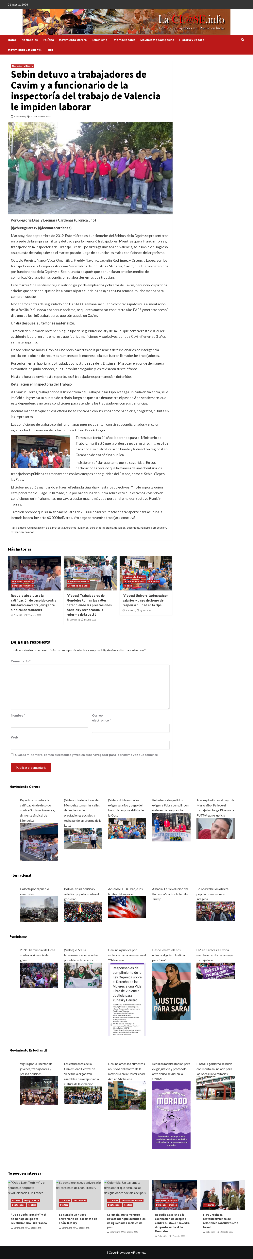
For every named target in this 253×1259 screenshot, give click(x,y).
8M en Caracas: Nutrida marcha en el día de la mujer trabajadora (214, 955)
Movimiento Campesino (157, 40)
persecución (158, 527)
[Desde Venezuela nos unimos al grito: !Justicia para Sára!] (171, 991)
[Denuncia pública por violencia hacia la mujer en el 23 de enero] (127, 999)
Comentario (21, 661)
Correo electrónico (101, 717)
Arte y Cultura (31, 1200)
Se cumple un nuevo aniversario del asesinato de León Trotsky (78, 1219)
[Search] (242, 39)
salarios (29, 532)
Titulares (65, 1200)
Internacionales (123, 40)
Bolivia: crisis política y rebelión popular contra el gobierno (81, 894)
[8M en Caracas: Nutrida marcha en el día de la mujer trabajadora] (215, 970)
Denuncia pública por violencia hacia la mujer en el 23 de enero (127, 955)
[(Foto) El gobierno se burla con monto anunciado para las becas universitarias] (215, 1088)
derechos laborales (101, 527)
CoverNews (117, 1252)
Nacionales (30, 40)
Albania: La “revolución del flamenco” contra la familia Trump (170, 894)
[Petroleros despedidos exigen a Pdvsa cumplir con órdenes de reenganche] (171, 826)
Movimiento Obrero (73, 40)
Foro (49, 50)
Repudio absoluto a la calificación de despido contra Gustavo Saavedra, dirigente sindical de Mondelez (34, 602)
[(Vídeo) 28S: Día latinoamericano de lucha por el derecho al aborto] (83, 975)
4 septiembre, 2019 (41, 116)
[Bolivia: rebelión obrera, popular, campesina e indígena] (215, 910)
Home (12, 40)
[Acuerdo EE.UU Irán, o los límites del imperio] (127, 907)
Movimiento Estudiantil (25, 50)
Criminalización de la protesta (45, 527)
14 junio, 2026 (90, 619)
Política (48, 40)
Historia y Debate (191, 40)
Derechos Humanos (76, 527)
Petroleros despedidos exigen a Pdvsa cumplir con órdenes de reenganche (170, 805)
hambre (145, 527)
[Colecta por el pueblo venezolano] (39, 909)
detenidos (133, 527)
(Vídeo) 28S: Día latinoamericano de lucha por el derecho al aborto (81, 955)
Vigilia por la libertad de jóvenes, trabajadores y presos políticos (36, 1069)
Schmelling (20, 116)
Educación (153, 581)
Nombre (18, 715)
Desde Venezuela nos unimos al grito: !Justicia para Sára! (168, 955)
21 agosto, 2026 (35, 1227)
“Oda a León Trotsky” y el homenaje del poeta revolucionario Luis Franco (29, 1219)
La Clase (16, 1200)
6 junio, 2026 (145, 610)
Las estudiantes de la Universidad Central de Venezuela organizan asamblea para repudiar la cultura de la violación (81, 1074)
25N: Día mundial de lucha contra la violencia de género (37, 955)
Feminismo (100, 40)
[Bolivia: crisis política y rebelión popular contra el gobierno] (83, 911)
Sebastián (18, 615)
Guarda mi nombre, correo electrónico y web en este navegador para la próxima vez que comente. (87, 754)
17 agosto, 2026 (34, 615)
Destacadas (18, 1204)
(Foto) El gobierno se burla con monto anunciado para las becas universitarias (214, 1069)
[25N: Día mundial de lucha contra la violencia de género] (39, 974)
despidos (120, 527)
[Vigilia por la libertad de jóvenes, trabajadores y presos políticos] (39, 1090)
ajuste (22, 527)
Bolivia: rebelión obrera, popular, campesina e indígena (212, 894)
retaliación (17, 532)
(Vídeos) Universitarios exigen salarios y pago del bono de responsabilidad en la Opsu (146, 600)
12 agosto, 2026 (226, 1232)
